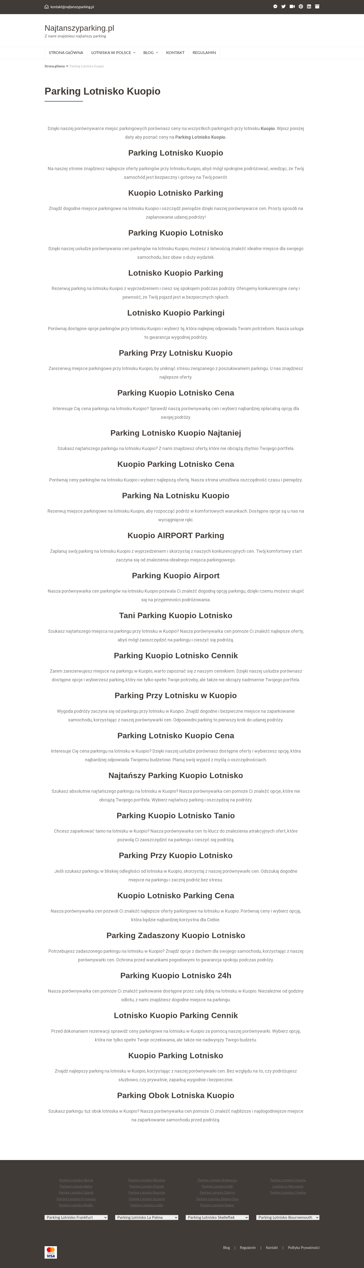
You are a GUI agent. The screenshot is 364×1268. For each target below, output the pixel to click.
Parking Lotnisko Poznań (147, 1186)
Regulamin (204, 53)
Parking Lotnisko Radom (217, 1205)
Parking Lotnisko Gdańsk (76, 1192)
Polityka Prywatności (303, 1248)
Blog (226, 1248)
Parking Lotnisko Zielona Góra (217, 1199)
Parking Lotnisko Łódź (217, 1186)
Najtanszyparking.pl (79, 28)
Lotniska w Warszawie (287, 1186)
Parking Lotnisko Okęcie (76, 1180)
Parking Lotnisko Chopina (288, 1180)
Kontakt (175, 53)
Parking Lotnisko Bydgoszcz (217, 1180)
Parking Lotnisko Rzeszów (147, 1192)
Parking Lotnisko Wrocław (147, 1180)
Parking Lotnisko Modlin (76, 1205)
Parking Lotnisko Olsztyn (217, 1192)
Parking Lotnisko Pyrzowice (76, 1199)
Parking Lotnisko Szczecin (147, 1199)
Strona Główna (66, 53)
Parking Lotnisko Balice (76, 1186)
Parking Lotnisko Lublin (146, 1205)
